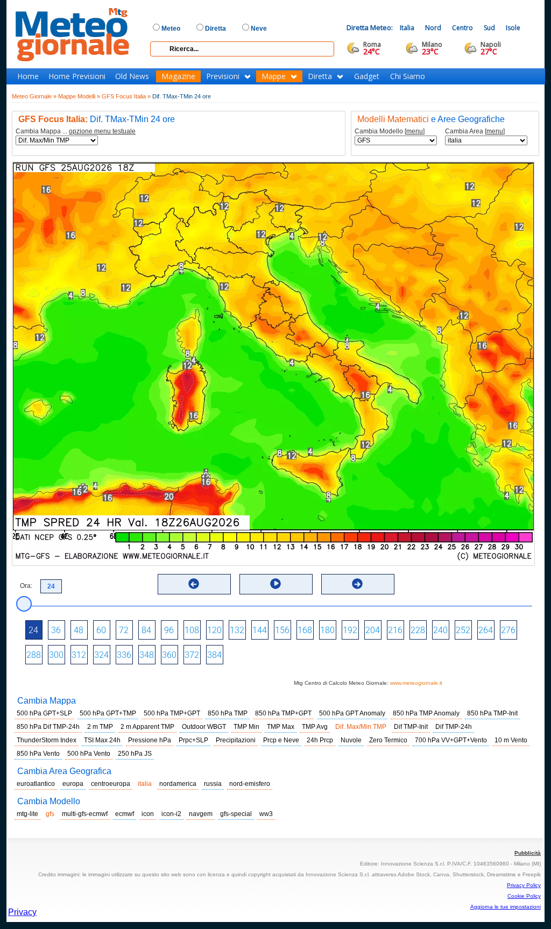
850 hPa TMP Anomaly (426, 713)
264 (485, 630)
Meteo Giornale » (34, 96)
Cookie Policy (524, 896)
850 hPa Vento (38, 753)
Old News (132, 76)
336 (124, 655)
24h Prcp (320, 740)
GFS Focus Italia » (126, 96)
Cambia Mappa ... (76, 131)
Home (28, 76)
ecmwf (124, 814)
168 (305, 630)
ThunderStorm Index (46, 740)
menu (414, 131)
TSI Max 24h (102, 740)
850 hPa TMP (228, 713)
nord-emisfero (249, 784)
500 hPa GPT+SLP (44, 713)
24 (33, 630)
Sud (489, 27)
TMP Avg (315, 727)
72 (124, 630)
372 (192, 655)
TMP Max (280, 727)
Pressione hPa (149, 740)
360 (169, 655)
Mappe (274, 76)
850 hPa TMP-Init (492, 713)
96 (169, 630)
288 (33, 655)
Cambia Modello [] (390, 131)
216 (395, 630)
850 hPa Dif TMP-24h (48, 727)
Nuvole (351, 740)
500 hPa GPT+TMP (108, 713)
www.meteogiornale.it (416, 683)
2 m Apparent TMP (147, 727)
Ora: (26, 586)
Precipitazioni (236, 740)
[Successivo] (357, 584)
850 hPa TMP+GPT (283, 713)
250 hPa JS (135, 753)
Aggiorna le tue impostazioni (505, 907)
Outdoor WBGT (204, 727)
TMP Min (246, 727)
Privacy (22, 912)
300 (56, 655)
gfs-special (236, 814)
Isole (513, 27)
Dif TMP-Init (411, 727)
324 (101, 655)
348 (146, 655)
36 (56, 630)
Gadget (366, 76)
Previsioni (222, 76)
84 (146, 630)
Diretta (320, 76)
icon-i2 (171, 814)
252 (463, 630)
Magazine (178, 76)
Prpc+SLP (193, 740)
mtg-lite (27, 814)
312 (79, 655)
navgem (201, 814)
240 (440, 630)
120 (214, 630)
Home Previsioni (76, 76)
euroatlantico (36, 784)
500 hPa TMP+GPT (172, 713)
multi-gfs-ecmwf (85, 814)
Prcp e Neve (281, 740)
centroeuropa (110, 784)
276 (508, 630)
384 (214, 655)
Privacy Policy (524, 885)
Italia (407, 27)
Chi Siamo (407, 76)
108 (192, 630)
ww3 (266, 814)
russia (213, 784)
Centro (462, 27)
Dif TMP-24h (453, 727)
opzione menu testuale (102, 131)
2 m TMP (100, 727)
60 (101, 630)
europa (72, 784)
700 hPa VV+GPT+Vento (451, 740)
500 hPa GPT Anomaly (352, 713)
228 (418, 630)
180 (327, 630)
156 (282, 630)
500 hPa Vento (88, 753)
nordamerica (177, 784)
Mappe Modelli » (79, 96)
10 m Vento (511, 740)
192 (350, 630)
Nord (433, 27)
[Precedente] (193, 584)
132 (237, 630)
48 (78, 630)
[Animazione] (275, 584)
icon (148, 814)
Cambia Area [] (475, 131)
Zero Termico (388, 740)
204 (372, 630)
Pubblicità (527, 853)
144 (259, 630)
